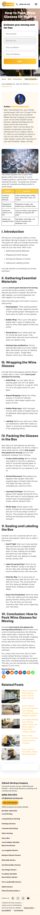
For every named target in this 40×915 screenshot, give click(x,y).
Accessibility (6, 910)
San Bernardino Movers (11, 865)
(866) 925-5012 (24, 4)
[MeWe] (24, 672)
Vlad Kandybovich (20, 106)
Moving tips (17, 79)
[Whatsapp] (33, 672)
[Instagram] (18, 898)
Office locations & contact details (15, 807)
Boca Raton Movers (9, 877)
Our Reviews (18, 910)
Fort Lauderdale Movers (11, 882)
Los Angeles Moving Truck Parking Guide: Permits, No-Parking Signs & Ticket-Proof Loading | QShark (30, 725)
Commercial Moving (10, 828)
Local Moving (7, 814)
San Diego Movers (9, 870)
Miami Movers (7, 887)
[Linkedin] (16, 672)
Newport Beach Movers (11, 855)
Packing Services (9, 824)
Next (20, 61)
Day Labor (6, 838)
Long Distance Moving (11, 819)
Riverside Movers (8, 860)
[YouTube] (28, 898)
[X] (8, 672)
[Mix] (29, 672)
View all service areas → (11, 890)
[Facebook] (4, 672)
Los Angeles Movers (10, 850)
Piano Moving (7, 833)
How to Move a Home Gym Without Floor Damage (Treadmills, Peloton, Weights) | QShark (30, 711)
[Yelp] (13, 898)
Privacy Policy (29, 908)
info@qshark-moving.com (12, 798)
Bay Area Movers (8, 845)
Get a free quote (10, 803)
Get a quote (10, 4)
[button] (36, 4)
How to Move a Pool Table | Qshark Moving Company (30, 751)
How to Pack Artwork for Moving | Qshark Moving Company (30, 739)
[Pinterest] (20, 672)
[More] (4, 676)
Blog (9, 79)
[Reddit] (12, 672)
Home (4, 79)
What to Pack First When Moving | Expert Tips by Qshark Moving (29, 694)
